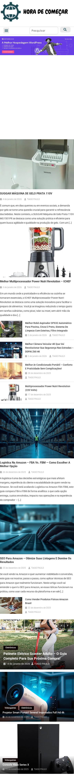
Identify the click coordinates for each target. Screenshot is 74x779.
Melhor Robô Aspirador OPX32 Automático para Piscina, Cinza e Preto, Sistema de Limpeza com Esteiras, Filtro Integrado (48, 327)
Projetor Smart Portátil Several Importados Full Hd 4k (33, 712)
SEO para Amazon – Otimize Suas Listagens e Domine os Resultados (35, 560)
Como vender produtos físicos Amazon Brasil (46, 601)
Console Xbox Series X (16, 764)
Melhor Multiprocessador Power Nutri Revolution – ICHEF (35, 281)
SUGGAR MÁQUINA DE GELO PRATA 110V (26, 193)
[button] (6, 30)
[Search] (65, 29)
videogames (10, 708)
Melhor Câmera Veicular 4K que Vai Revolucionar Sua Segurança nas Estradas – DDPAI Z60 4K (49, 348)
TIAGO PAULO (33, 199)
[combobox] (44, 30)
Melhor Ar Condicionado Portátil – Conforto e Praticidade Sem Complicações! (48, 366)
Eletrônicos (11, 647)
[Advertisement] (37, 97)
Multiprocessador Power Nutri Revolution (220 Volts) (47, 388)
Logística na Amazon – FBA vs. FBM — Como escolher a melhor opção (35, 464)
